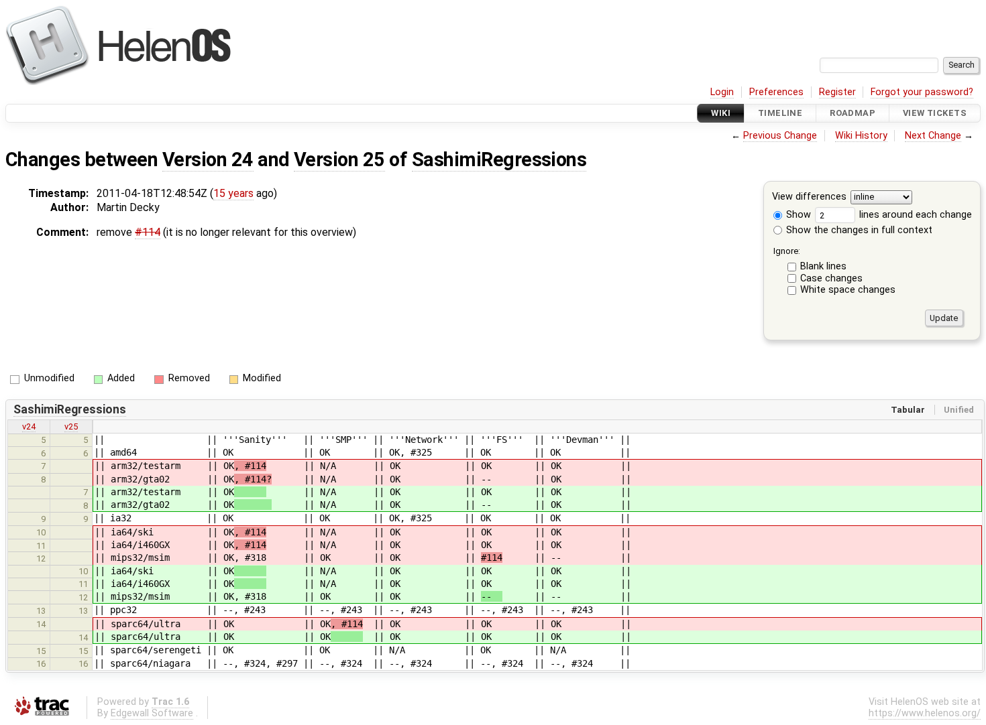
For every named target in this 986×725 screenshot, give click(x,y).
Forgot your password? (922, 92)
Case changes (831, 278)
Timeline (780, 113)
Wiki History (861, 135)
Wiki (720, 113)
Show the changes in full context (857, 230)
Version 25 (339, 159)
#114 (147, 232)
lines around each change (914, 214)
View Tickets (935, 113)
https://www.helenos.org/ (925, 713)
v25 (71, 426)
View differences (809, 197)
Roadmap (852, 113)
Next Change (933, 135)
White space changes (847, 289)
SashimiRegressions (499, 159)
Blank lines (823, 266)
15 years (233, 193)
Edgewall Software (152, 713)
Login (722, 92)
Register (837, 92)
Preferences (776, 92)
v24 (29, 426)
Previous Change (780, 135)
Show (797, 214)
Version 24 (208, 159)
